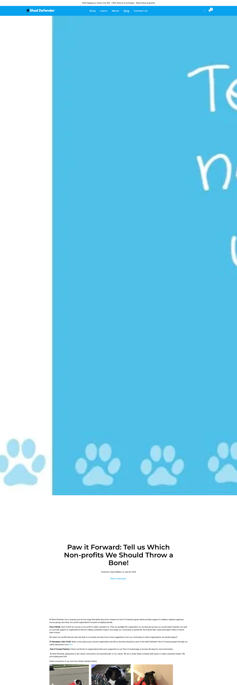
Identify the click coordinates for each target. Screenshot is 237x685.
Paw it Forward (118, 578)
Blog (126, 10)
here (71, 644)
